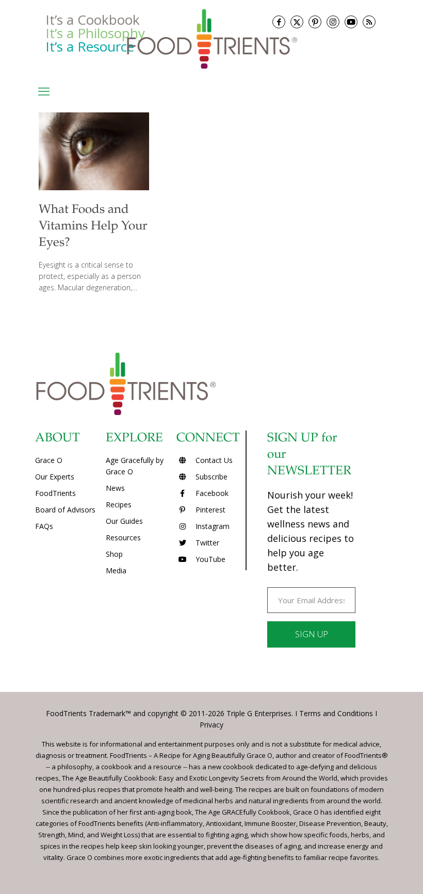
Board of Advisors (65, 510)
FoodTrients (55, 493)
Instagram (211, 526)
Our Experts (54, 477)
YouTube (209, 559)
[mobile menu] (44, 91)
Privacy (211, 725)
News (115, 488)
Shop (114, 554)
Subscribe (210, 477)
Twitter (206, 543)
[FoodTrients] (211, 38)
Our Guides (124, 521)
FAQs (44, 526)
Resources (123, 537)
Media (116, 570)
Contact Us (213, 460)
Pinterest (209, 510)
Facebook (211, 493)
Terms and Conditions (336, 713)
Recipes (119, 504)
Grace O (48, 460)
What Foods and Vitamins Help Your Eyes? (93, 227)
